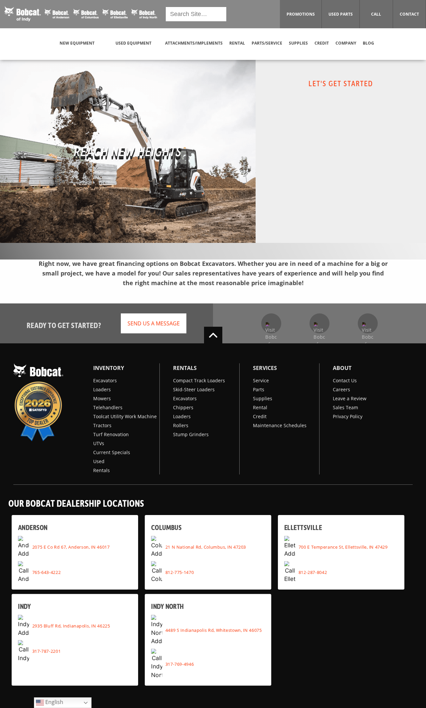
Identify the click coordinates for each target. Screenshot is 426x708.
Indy (24, 606)
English (53, 701)
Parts (258, 389)
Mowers (102, 398)
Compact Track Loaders (199, 380)
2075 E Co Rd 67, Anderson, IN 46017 (71, 547)
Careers (341, 389)
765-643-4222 (46, 572)
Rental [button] (237, 43)
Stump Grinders (191, 434)
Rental (260, 407)
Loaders (102, 389)
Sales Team (345, 407)
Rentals (101, 470)
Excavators (105, 380)
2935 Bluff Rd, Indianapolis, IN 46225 (71, 626)
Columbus (166, 527)
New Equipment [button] (77, 43)
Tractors (102, 425)
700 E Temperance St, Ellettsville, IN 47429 (343, 547)
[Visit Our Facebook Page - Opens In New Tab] (271, 323)
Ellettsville (303, 527)
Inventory (108, 368)
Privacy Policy (347, 416)
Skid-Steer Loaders (194, 389)
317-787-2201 (46, 651)
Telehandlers (107, 407)
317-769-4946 (179, 664)
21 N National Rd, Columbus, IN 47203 (205, 547)
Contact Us (345, 380)
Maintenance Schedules (280, 425)
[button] (81, 14)
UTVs (98, 443)
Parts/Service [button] (267, 43)
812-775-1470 (179, 572)
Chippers (183, 407)
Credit (260, 416)
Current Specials (111, 452)
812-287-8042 (313, 572)
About (342, 368)
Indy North (167, 606)
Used (99, 461)
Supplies (262, 398)
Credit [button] (322, 43)
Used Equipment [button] (133, 43)
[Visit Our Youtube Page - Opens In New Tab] (319, 323)
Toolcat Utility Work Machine (125, 416)
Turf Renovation (111, 434)
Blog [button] (368, 43)
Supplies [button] (298, 43)
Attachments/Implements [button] (194, 43)
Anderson (32, 527)
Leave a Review (349, 398)
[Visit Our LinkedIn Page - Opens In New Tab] (368, 323)
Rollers (180, 425)
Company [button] (345, 43)
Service (261, 380)
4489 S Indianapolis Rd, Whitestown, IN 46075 (213, 630)
